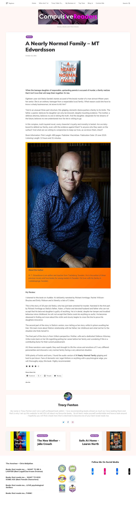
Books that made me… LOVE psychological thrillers (25, 486)
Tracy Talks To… (57, 3)
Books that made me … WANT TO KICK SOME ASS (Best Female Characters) (23, 478)
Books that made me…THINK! (19, 493)
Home (34, 3)
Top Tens (81, 3)
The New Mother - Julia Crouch (48, 442)
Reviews (29, 37)
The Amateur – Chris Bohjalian (19, 463)
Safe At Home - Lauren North (89, 442)
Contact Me (100, 3)
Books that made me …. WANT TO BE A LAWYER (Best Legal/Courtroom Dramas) (24, 470)
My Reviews (70, 3)
